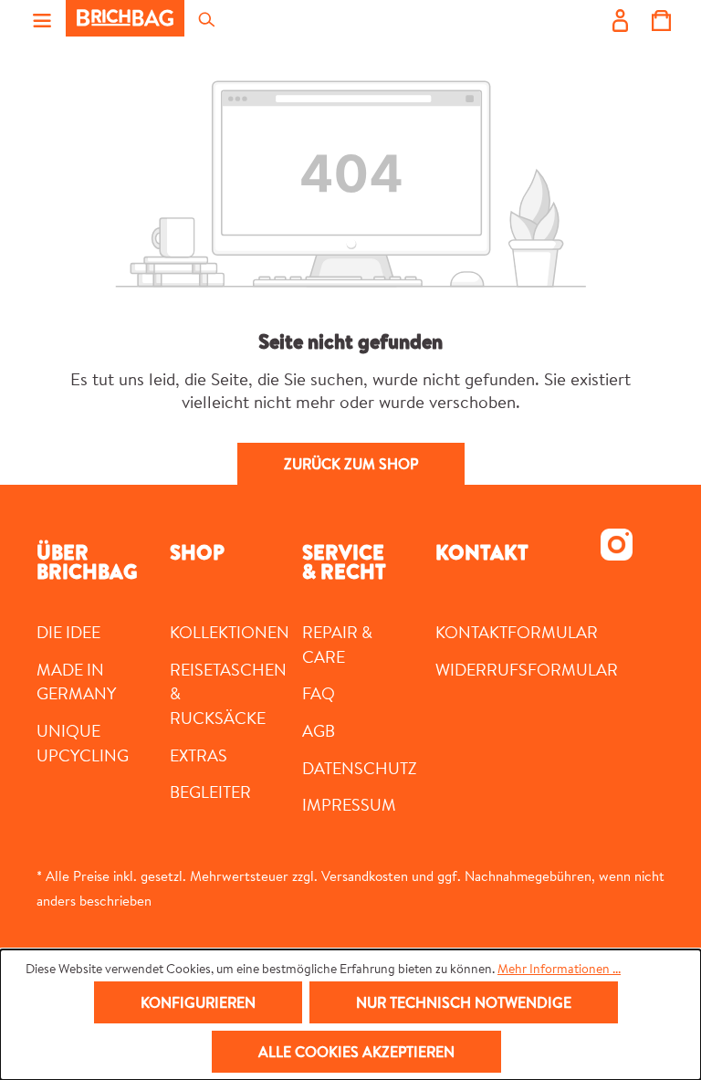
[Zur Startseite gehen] (125, 18)
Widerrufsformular (526, 669)
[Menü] (42, 18)
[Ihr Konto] (620, 18)
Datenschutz (359, 768)
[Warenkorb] (661, 18)
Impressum (349, 804)
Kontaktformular (516, 632)
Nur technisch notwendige (463, 1002)
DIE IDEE (68, 632)
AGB (318, 730)
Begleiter (210, 791)
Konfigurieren (198, 1002)
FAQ (318, 693)
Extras (198, 755)
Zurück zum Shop (351, 464)
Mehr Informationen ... (559, 968)
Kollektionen (229, 632)
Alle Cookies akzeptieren (356, 1052)
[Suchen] (205, 18)
